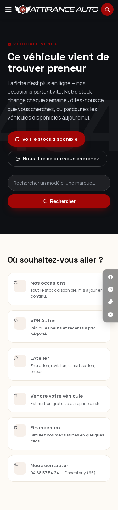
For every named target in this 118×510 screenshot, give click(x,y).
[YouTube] (110, 315)
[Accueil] (56, 9)
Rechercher (63, 201)
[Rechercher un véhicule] (107, 9)
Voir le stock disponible (50, 139)
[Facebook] (110, 277)
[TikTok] (110, 302)
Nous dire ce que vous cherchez (61, 158)
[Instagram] (110, 290)
